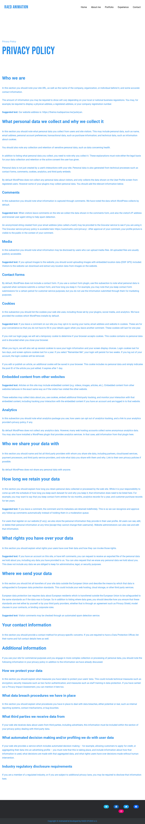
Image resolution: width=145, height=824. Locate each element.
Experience (123, 7)
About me (96, 7)
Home (84, 7)
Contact (137, 7)
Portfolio (109, 7)
